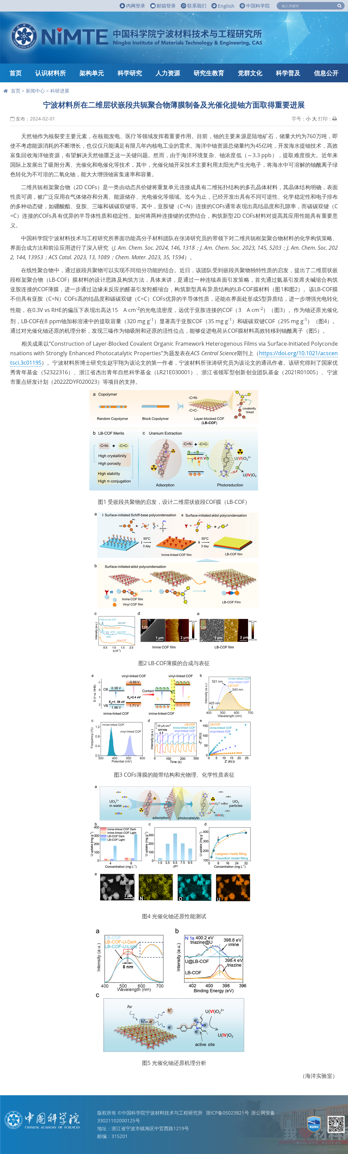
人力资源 (168, 73)
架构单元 (92, 73)
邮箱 (166, 5)
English (226, 6)
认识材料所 (50, 73)
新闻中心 (35, 90)
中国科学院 (258, 5)
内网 (135, 5)
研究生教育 (209, 73)
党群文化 (250, 73)
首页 (16, 73)
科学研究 (130, 73)
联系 (196, 5)
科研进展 (59, 90)
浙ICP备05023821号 (227, 1112)
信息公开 (326, 73)
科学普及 (288, 73)
